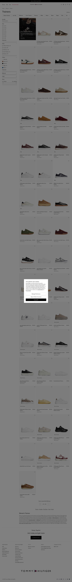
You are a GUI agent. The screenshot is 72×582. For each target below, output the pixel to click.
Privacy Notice (28, 290)
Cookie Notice (40, 289)
